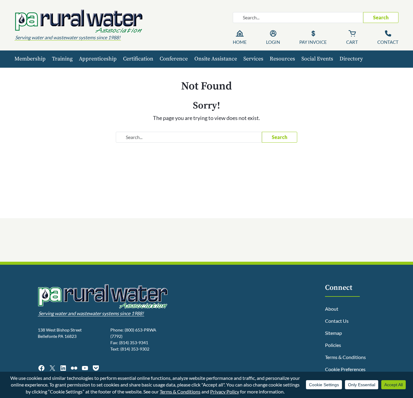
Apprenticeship (98, 58)
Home (240, 42)
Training (62, 58)
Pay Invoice (313, 42)
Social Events (317, 58)
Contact (387, 42)
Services (253, 58)
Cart (352, 42)
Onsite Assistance (215, 58)
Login (273, 42)
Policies (333, 345)
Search (381, 17)
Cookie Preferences (345, 369)
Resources (282, 58)
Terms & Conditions (345, 357)
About (331, 309)
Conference (174, 58)
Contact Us (337, 321)
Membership (30, 58)
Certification (138, 58)
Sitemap (333, 333)
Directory (351, 58)
